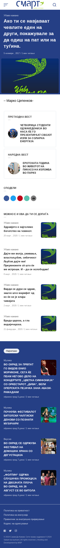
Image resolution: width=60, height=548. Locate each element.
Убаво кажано (11, 15)
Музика (8, 360)
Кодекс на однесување (16, 523)
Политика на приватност (17, 510)
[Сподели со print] (33, 198)
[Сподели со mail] (27, 198)
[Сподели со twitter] (13, 198)
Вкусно (7, 439)
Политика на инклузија (16, 515)
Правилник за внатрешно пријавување (24, 519)
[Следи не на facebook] (5, 530)
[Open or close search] (54, 4)
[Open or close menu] (6, 5)
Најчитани (11, 351)
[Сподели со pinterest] (20, 198)
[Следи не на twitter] (10, 530)
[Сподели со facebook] (6, 198)
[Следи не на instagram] (16, 530)
